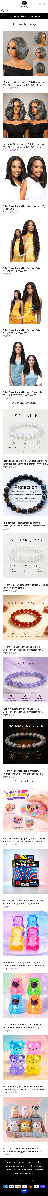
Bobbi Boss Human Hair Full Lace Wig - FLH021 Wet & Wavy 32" (22, 270)
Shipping (40, 1166)
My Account (27, 1169)
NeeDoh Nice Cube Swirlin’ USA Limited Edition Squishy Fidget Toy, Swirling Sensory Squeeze (23, 902)
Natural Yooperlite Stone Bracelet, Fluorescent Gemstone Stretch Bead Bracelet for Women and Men (22, 772)
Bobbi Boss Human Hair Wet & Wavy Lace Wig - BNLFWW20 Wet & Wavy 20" (24, 394)
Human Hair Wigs (24, 24)
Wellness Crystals (24, 403)
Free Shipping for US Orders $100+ (24, 16)
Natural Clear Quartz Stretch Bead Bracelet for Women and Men (25, 586)
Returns (7, 1169)
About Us (23, 1162)
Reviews (16, 1169)
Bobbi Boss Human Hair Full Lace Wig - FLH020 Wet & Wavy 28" (22, 331)
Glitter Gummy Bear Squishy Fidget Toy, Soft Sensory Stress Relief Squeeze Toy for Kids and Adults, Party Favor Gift (25, 1088)
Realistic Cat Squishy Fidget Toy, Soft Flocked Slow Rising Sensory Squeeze (22, 1150)
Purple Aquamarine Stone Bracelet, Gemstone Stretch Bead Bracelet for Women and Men (22, 710)
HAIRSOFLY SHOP (26, 1181)
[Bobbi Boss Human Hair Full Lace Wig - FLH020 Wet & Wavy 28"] (25, 301)
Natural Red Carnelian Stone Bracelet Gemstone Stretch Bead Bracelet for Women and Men (22, 648)
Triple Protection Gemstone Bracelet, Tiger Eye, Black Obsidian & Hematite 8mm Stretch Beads (25, 524)
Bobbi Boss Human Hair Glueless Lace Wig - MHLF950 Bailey (25, 208)
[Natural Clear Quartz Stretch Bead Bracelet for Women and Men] (25, 555)
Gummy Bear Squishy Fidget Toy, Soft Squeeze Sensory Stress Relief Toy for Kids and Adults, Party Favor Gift (25, 964)
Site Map (25, 1166)
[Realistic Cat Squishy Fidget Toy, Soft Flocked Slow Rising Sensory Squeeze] (25, 1119)
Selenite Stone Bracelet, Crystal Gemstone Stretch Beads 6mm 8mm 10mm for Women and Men (25, 462)
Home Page (12, 1162)
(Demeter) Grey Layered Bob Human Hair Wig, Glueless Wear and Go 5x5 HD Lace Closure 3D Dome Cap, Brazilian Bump (24, 84)
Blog (33, 1166)
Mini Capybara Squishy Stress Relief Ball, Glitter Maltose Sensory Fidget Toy (23, 1026)
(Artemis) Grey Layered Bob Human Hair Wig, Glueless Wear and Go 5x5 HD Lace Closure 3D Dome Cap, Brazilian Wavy (23, 146)
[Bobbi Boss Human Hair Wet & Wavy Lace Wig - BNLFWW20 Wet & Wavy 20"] (25, 363)
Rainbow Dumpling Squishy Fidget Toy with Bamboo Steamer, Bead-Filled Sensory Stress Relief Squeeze (25, 840)
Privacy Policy (35, 1162)
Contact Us (39, 1169)
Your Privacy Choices (24, 1173)
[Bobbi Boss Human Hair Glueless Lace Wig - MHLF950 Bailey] (25, 177)
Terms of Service (12, 1166)
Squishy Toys (24, 781)
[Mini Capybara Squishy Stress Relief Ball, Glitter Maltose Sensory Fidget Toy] (25, 995)
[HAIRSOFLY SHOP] (24, 4)
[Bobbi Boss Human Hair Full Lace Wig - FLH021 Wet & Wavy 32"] (25, 239)
